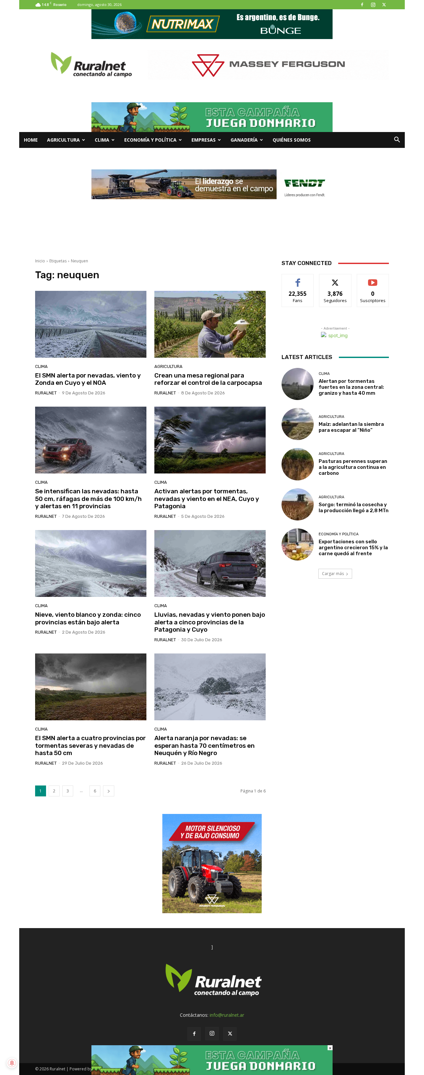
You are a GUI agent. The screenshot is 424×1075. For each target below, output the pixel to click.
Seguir (335, 279)
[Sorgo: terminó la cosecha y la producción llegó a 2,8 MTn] (298, 504)
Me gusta (298, 279)
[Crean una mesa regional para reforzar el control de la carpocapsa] (210, 324)
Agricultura (63, 140)
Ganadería (244, 140)
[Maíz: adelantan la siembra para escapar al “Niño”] (298, 424)
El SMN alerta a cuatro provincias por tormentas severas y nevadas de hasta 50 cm (90, 745)
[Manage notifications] (12, 1063)
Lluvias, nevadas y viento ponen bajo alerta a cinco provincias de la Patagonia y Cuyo (209, 622)
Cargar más (333, 573)
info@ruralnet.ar (227, 1015)
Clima (102, 140)
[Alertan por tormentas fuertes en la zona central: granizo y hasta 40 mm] (298, 384)
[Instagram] (373, 4)
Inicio (40, 261)
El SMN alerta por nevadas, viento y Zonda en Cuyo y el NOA (88, 379)
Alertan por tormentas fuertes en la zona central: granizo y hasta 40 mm (351, 387)
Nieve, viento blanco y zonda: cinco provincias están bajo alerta (88, 618)
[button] (397, 140)
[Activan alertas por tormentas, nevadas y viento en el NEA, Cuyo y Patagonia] (210, 440)
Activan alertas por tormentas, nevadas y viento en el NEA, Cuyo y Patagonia (206, 498)
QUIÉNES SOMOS (292, 140)
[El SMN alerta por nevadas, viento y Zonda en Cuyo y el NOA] (90, 324)
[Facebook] (362, 4)
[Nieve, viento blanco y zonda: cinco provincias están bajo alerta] (90, 563)
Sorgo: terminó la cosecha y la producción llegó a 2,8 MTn (354, 508)
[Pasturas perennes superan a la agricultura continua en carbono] (298, 464)
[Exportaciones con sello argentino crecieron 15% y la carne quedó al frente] (298, 544)
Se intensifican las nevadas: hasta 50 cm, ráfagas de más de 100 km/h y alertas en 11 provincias (88, 498)
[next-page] (108, 790)
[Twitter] (384, 4)
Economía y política (150, 140)
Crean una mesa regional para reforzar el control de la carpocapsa (208, 379)
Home (31, 140)
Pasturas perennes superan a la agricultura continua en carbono (353, 467)
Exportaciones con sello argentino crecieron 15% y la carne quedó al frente (353, 548)
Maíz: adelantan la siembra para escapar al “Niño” (351, 427)
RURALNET (46, 392)
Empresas (203, 140)
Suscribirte (372, 279)
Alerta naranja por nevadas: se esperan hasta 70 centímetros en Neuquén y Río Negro (204, 745)
